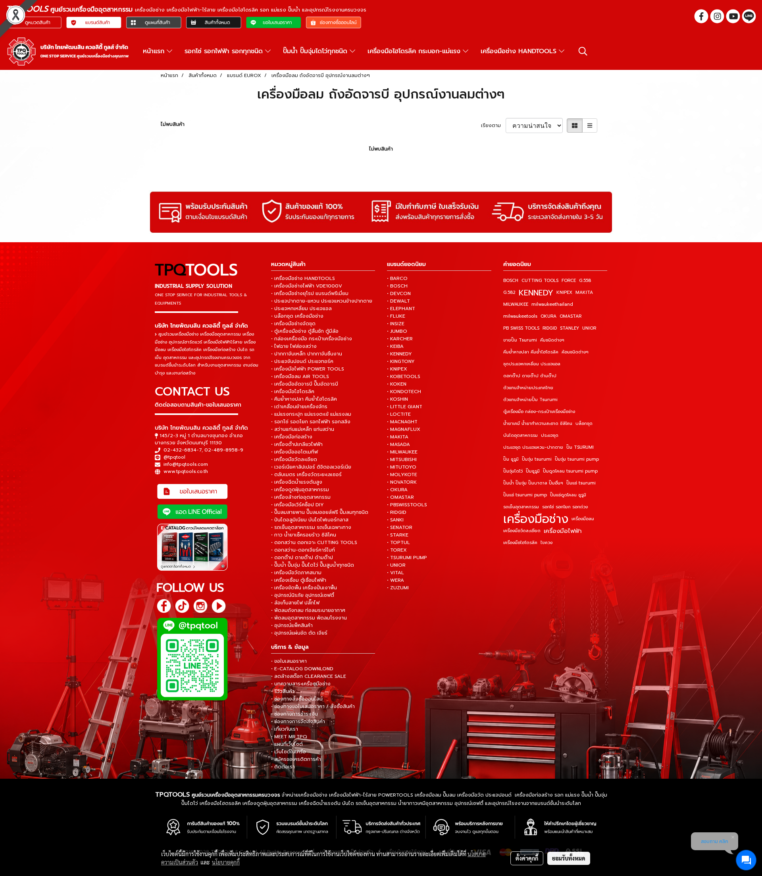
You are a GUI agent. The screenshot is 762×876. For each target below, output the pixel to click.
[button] (583, 51)
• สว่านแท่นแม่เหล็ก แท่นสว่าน (302, 429)
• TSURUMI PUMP (407, 557)
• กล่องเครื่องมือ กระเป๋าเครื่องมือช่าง (311, 338)
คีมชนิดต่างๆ (552, 340)
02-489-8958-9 (223, 449)
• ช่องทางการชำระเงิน (294, 714)
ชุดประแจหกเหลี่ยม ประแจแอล (531, 364)
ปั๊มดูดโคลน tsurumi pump (570, 471)
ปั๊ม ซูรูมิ (511, 459)
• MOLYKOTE (402, 474)
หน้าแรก (155, 51)
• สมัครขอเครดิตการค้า (296, 759)
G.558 (585, 280)
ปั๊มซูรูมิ (533, 471)
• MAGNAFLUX (403, 429)
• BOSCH (397, 285)
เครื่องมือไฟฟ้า (563, 531)
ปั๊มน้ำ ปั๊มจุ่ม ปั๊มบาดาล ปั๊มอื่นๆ (533, 483)
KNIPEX (564, 292)
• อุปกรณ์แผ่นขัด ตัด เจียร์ (299, 633)
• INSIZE (395, 323)
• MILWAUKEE (402, 451)
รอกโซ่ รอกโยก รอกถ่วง (565, 507)
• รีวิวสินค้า (282, 691)
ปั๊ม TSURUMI (580, 447)
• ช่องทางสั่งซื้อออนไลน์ (297, 698)
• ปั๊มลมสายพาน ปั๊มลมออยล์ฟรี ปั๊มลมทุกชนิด (319, 512)
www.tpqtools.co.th (186, 471)
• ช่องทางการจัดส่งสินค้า (298, 721)
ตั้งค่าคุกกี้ (527, 858)
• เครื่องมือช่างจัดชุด (293, 323)
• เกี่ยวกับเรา (284, 729)
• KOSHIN (397, 399)
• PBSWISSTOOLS (407, 504)
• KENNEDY (399, 353)
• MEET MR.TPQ (289, 736)
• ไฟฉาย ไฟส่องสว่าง (294, 346)
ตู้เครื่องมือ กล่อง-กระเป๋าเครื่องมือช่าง (539, 411)
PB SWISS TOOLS (521, 328)
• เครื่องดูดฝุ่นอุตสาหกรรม (300, 489)
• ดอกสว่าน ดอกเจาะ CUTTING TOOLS (314, 542)
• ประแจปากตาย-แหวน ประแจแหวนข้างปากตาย (321, 301)
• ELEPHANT (401, 308)
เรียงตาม (493, 125)
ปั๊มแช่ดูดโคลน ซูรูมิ (568, 495)
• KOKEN (396, 384)
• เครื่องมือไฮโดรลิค (292, 391)
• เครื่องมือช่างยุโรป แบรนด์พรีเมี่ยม (309, 293)
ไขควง (546, 542)
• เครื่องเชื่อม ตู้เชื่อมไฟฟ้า (298, 580)
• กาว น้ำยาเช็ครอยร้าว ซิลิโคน (303, 534)
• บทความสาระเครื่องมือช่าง (301, 683)
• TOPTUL (398, 542)
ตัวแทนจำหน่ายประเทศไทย (528, 387)
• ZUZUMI (398, 587)
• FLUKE (396, 316)
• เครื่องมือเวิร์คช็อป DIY (297, 504)
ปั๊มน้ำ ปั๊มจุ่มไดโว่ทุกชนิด (316, 51)
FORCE (569, 280)
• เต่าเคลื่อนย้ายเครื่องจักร (299, 406)
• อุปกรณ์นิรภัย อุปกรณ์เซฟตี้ (302, 595)
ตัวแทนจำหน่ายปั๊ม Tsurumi (530, 399)
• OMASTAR (400, 497)
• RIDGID (396, 512)
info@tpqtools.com (186, 464)
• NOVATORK (402, 482)
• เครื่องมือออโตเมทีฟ (294, 451)
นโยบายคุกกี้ (226, 862)
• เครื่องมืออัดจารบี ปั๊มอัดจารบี (304, 384)
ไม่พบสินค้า (173, 124)
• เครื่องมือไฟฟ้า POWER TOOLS (307, 368)
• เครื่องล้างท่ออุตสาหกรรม (301, 497)
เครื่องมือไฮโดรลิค (520, 542)
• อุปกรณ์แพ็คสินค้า (292, 625)
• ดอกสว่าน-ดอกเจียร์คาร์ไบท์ (303, 550)
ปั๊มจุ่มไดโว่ (513, 471)
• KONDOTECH (404, 391)
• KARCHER (400, 338)
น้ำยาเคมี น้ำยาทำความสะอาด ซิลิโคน (537, 423)
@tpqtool (174, 457)
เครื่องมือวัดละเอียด (522, 530)
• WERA (395, 580)
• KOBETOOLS (403, 376)
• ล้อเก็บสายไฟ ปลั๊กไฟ (295, 602)
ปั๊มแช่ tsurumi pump (525, 495)
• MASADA (398, 444)
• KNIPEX (397, 368)
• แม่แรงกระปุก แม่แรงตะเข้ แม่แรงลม (311, 414)
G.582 (509, 292)
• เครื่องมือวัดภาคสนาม (296, 572)
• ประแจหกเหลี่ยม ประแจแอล (301, 308)
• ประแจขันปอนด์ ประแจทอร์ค (302, 361)
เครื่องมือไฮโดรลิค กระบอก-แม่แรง (415, 51)
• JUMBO (397, 331)
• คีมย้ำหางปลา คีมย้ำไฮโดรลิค (304, 399)
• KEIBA (395, 346)
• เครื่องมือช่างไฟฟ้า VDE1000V (306, 285)
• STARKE (397, 534)
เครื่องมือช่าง (535, 519)
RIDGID (550, 328)
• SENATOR (399, 527)
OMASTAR (570, 316)
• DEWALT (398, 301)
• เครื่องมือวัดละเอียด (294, 459)
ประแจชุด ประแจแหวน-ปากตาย (533, 447)
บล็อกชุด (584, 423)
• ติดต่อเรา (283, 766)
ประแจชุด (549, 435)
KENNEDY (536, 293)
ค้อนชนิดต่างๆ (575, 352)
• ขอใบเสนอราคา (289, 661)
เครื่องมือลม (583, 518)
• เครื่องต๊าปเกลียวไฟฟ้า (297, 444)
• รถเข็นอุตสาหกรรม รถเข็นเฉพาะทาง (311, 527)
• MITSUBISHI (402, 459)
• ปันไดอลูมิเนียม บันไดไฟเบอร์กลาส (309, 519)
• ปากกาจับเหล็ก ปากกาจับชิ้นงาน (306, 353)
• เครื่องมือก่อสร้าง (291, 436)
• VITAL (395, 572)
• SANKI (395, 519)
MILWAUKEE (515, 304)
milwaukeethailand (552, 304)
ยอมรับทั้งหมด (568, 858)
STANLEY (569, 328)
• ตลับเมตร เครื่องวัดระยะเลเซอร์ (306, 474)
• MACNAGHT (402, 421)
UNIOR (589, 328)
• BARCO (397, 278)
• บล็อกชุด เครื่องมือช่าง (297, 316)
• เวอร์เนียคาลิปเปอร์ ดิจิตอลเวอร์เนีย (311, 467)
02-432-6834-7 (183, 449)
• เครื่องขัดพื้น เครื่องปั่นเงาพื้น (304, 587)
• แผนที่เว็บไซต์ (287, 744)
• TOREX (397, 550)
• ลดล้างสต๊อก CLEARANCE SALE (308, 676)
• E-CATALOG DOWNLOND (302, 668)
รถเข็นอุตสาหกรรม (521, 507)
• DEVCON (399, 293)
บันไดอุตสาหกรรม (520, 435)
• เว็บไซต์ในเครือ (288, 751)
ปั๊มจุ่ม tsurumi (537, 459)
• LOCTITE (399, 414)
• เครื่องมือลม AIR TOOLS (300, 376)
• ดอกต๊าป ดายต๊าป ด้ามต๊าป (302, 557)
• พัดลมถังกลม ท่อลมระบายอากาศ (308, 610)
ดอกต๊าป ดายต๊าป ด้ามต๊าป (529, 375)
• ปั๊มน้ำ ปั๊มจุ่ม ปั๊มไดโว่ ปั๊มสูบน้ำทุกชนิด (312, 565)
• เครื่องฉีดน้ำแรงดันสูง (296, 482)
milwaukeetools (520, 316)
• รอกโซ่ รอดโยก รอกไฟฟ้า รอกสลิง (310, 421)
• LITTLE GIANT (404, 406)
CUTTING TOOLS (539, 280)
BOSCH (510, 280)
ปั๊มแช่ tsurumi (581, 483)
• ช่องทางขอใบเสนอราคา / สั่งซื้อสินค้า (313, 706)
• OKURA (397, 489)
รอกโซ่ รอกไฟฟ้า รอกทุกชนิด (225, 51)
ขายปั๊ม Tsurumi (520, 340)
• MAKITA (397, 436)
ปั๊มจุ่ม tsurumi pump (577, 459)
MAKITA (584, 292)
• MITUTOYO (401, 467)
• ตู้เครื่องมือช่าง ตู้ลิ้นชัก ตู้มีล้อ (305, 331)
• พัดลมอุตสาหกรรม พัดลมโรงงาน (309, 617)
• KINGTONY (401, 361)
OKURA (548, 316)
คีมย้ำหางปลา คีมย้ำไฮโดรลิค (530, 352)
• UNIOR (396, 565)
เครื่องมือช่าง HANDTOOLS (520, 51)
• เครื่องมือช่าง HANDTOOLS (303, 278)
